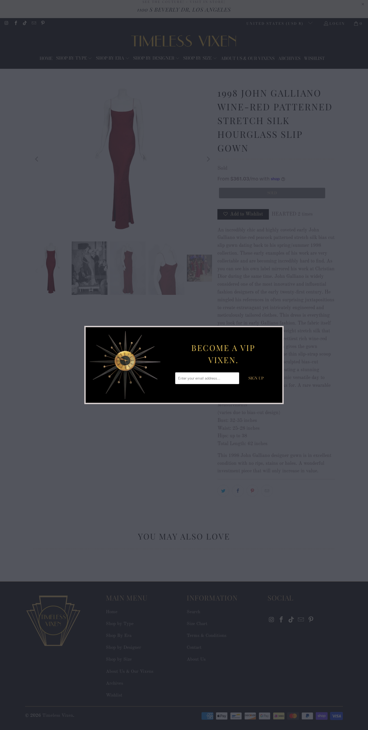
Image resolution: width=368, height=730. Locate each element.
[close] (277, 332)
